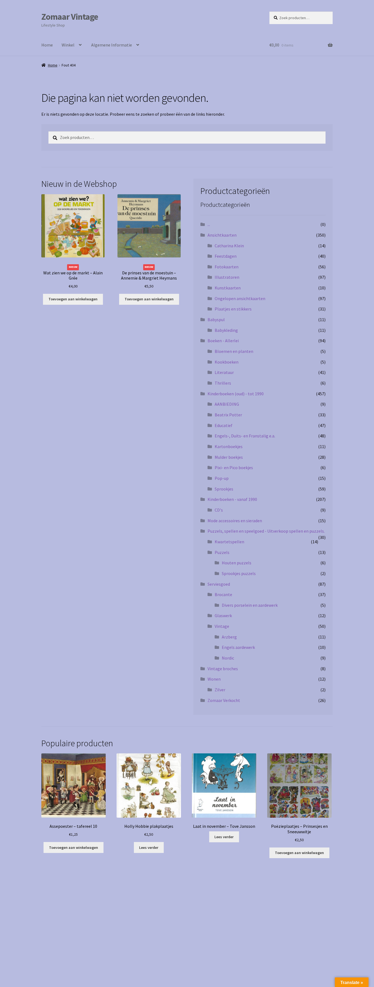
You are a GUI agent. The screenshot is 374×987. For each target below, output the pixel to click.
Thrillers (223, 383)
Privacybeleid (53, 927)
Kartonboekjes (229, 446)
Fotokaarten (226, 266)
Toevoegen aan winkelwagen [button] (72, 299)
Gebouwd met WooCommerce (98, 927)
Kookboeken (226, 362)
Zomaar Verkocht (224, 700)
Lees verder (148, 847)
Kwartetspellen (229, 541)
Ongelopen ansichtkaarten (240, 298)
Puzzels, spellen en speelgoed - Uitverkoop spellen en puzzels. (266, 531)
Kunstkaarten (228, 288)
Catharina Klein (229, 245)
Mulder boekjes (229, 457)
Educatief (223, 425)
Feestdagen (226, 256)
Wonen (214, 679)
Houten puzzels (236, 562)
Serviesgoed (219, 584)
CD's (219, 510)
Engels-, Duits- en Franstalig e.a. (245, 436)
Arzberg (229, 637)
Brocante (223, 594)
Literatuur (224, 372)
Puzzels (222, 552)
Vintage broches (223, 668)
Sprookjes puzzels (239, 573)
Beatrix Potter (228, 414)
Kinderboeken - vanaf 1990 (232, 499)
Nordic (228, 658)
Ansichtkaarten (222, 235)
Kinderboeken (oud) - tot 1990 (236, 393)
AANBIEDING (227, 404)
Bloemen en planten (234, 351)
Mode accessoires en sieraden (235, 520)
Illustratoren (227, 277)
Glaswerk (223, 615)
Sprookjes (224, 489)
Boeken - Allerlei (223, 340)
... (209, 224)
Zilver (220, 689)
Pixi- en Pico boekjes (234, 467)
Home (47, 45)
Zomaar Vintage (69, 16)
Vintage (222, 626)
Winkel (68, 45)
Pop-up (222, 478)
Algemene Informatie (111, 45)
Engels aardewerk (238, 647)
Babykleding (226, 330)
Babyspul (216, 319)
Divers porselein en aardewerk (250, 605)
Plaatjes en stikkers (233, 309)
